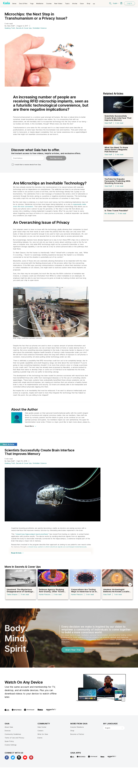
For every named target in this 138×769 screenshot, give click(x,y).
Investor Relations (77, 727)
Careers (40, 731)
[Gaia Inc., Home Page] (6, 3)
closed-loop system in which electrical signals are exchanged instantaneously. (57, 547)
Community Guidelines (13, 734)
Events (40, 738)
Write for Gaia (43, 734)
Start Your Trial (73, 650)
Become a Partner (77, 734)
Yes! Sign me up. (56, 158)
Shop (72, 731)
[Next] (130, 585)
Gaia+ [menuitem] (82, 3)
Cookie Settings (11, 745)
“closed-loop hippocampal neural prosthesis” (32, 534)
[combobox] (114, 728)
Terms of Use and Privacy (14, 738)
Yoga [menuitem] (32, 3)
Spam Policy (9, 741)
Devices (8, 731)
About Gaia (9, 727)
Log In (129, 3)
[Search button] (110, 3)
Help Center (42, 727)
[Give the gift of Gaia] (121, 3)
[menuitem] (14, 3)
